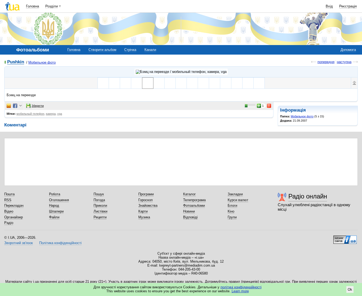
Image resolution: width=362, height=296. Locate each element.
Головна (32, 6)
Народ (54, 205)
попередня (325, 62)
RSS (7, 200)
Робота (54, 194)
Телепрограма (194, 200)
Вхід (329, 6)
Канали (150, 50)
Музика (144, 217)
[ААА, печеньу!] (125, 83)
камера (51, 113)
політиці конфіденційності (241, 287)
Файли (54, 217)
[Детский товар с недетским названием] (159, 83)
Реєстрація (348, 6)
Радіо (8, 223)
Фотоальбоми (194, 205)
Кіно (231, 211)
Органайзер (13, 217)
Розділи (51, 6)
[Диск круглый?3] (203, 83)
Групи (232, 217)
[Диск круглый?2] (192, 83)
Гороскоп (145, 200)
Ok (350, 289)
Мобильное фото (42, 62)
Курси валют (238, 200)
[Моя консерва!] (103, 83)
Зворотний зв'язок (18, 243)
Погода (99, 200)
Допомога (348, 50)
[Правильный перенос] (136, 83)
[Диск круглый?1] (181, 83)
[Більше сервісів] (20, 106)
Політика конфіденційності (60, 243)
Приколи (100, 205)
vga (59, 113)
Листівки (100, 211)
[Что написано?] (170, 83)
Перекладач (14, 205)
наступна (344, 62)
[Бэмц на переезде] (147, 83)
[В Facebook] (15, 106)
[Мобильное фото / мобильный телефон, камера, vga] (181, 72)
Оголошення (59, 200)
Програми (146, 194)
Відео (8, 211)
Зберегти (38, 105)
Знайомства (147, 205)
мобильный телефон (30, 113)
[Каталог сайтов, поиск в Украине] (345, 238)
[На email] (9, 106)
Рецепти (100, 217)
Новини (189, 211)
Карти (143, 211)
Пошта (9, 194)
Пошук (99, 194)
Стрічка (130, 50)
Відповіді (190, 217)
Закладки (235, 194)
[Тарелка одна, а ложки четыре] (214, 83)
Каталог (189, 194)
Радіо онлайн (307, 196)
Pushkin (15, 62)
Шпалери (56, 211)
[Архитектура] (225, 83)
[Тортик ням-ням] (114, 83)
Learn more (240, 291)
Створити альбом (102, 50)
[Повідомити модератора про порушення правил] (269, 106)
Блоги (232, 205)
